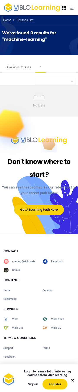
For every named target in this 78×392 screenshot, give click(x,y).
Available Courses (18, 67)
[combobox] (55, 81)
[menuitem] (18, 67)
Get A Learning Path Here (39, 209)
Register (55, 384)
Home (7, 20)
